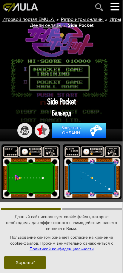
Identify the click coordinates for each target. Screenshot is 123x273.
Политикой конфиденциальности (62, 249)
